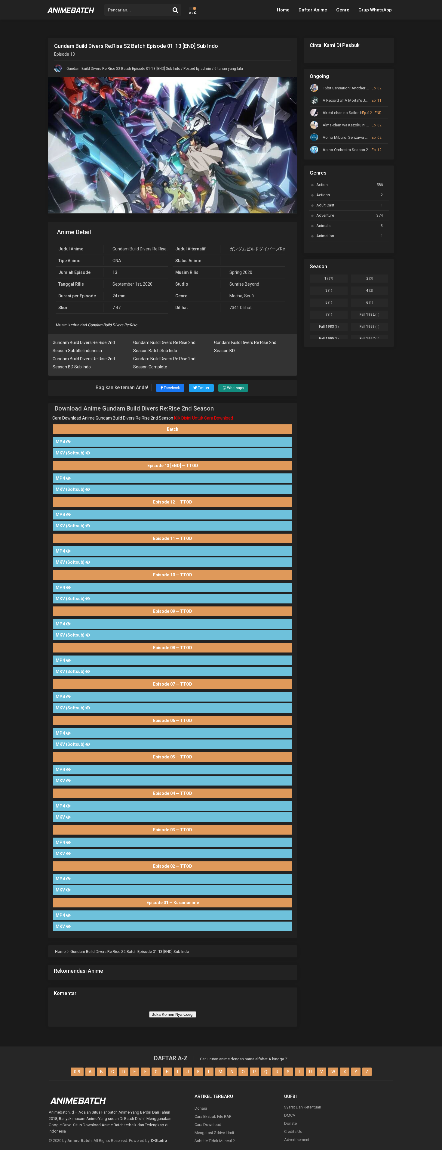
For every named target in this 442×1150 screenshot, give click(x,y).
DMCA (289, 1115)
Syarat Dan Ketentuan (302, 1107)
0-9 (77, 1071)
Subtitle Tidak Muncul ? (215, 1141)
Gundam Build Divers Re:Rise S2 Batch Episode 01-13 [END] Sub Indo (123, 69)
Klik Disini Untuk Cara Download (203, 418)
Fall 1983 (329, 326)
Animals (349, 225)
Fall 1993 (369, 326)
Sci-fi (249, 295)
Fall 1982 (369, 314)
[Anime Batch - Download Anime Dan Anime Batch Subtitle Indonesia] (71, 15)
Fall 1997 (369, 338)
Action (349, 184)
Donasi (201, 1108)
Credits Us (293, 1131)
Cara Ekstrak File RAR (213, 1116)
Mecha (235, 295)
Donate (290, 1123)
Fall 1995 (329, 338)
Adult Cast (349, 205)
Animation (349, 236)
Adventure (349, 215)
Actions (349, 195)
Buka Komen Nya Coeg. (173, 1014)
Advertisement (296, 1139)
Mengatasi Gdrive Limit (214, 1132)
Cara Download (208, 1124)
